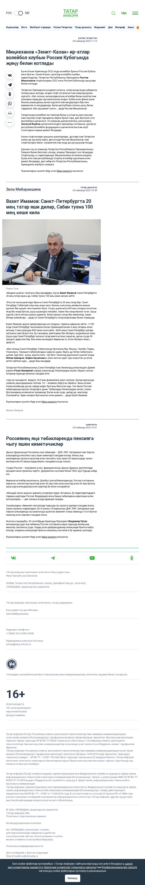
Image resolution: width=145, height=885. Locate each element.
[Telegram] (10, 84)
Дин (110, 27)
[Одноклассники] (10, 94)
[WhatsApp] (10, 103)
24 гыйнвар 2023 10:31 (84, 427)
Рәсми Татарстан (62, 27)
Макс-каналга (64, 171)
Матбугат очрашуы (40, 27)
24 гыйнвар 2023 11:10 (84, 41)
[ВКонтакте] (10, 75)
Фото (24, 27)
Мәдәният (99, 27)
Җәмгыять (91, 424)
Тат (27, 13)
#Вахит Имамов (14, 410)
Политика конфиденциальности (24, 846)
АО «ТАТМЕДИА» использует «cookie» (27, 829)
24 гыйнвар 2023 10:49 (84, 190)
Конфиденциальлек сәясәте (119, 867)
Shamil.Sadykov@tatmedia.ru (22, 856)
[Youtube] (92, 558)
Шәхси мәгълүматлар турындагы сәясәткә (70, 867)
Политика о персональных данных (26, 816)
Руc (9, 13)
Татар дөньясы (83, 27)
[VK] (13, 558)
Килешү (72, 878)
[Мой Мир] (10, 113)
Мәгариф (120, 27)
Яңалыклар (12, 27)
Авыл (131, 27)
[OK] (132, 558)
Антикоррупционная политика (23, 823)
